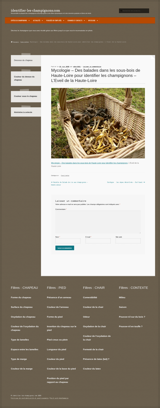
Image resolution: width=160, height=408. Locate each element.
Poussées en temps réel (54, 20)
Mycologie (91, 20)
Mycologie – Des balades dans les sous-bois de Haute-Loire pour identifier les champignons (89, 163)
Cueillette (24, 42)
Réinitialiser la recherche (23, 112)
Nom (57, 237)
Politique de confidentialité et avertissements (30, 398)
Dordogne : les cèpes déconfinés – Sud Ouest (125, 182)
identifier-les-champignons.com (35, 10)
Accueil (16, 42)
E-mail (88, 237)
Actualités (36, 20)
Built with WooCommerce (59, 398)
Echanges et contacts (75, 20)
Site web (119, 237)
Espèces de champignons (19, 20)
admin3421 (77, 66)
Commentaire (61, 209)
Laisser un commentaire (92, 66)
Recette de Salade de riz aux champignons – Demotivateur (69, 183)
